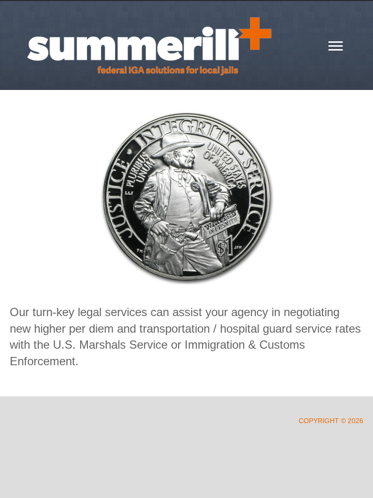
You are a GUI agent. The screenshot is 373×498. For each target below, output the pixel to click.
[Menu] (335, 46)
